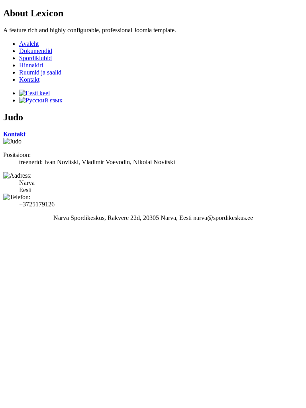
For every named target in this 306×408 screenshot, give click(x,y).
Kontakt (14, 134)
